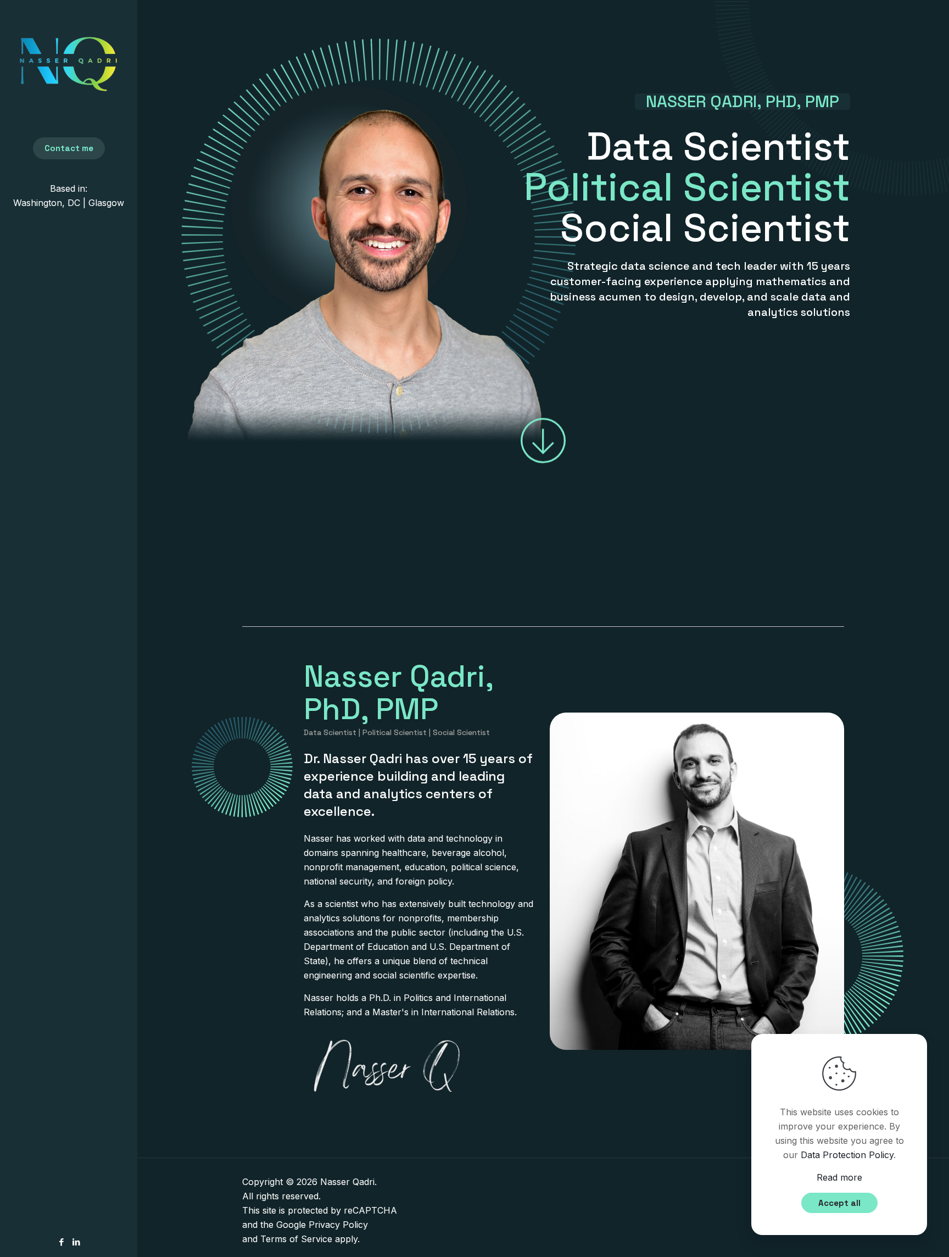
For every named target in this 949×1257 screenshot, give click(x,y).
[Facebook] (61, 1242)
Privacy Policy (338, 1224)
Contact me (68, 148)
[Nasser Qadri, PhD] (68, 63)
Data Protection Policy (847, 1154)
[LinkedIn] (76, 1242)
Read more (839, 1177)
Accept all (839, 1203)
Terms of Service (296, 1238)
